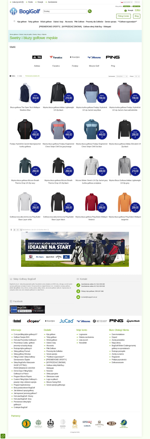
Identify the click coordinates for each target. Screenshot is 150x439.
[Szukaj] (90, 11)
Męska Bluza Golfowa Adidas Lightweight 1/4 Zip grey (125, 181)
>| (21, 230)
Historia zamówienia (86, 337)
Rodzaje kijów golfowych (23, 348)
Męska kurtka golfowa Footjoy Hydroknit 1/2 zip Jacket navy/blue (91, 108)
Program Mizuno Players (23, 376)
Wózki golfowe (46, 22)
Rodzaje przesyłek (118, 351)
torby (39, 288)
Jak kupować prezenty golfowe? (25, 393)
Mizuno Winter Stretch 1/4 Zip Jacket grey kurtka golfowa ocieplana (92, 181)
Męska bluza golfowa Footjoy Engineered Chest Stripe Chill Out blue (91, 145)
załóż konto (136, 6)
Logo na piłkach (52, 379)
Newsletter (83, 343)
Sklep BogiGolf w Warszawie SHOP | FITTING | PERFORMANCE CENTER (24, 365)
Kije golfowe (21, 22)
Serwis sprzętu (110, 22)
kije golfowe (17, 288)
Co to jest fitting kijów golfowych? (25, 334)
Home (14, 21)
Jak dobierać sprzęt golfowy (24, 391)
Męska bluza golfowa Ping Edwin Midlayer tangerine (125, 218)
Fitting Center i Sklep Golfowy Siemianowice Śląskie (24, 358)
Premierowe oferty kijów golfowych (22, 403)
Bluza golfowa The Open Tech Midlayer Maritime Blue (25, 108)
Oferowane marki (52, 376)
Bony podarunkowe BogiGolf (24, 388)
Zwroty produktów (118, 340)
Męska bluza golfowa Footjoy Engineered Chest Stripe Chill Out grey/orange (58, 145)
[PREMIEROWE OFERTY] (49, 27)
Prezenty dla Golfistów (94, 22)
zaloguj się (127, 6)
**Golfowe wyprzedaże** (127, 22)
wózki (11, 288)
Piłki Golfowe (79, 22)
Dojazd (114, 337)
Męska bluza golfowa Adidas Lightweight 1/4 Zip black (58, 108)
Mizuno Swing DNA (53, 382)
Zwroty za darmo (118, 354)
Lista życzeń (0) (17, 2)
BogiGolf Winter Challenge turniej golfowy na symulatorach (124, 347)
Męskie (44, 34)
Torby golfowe (33, 22)
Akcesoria (69, 22)
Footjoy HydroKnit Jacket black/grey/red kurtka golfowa (25, 145)
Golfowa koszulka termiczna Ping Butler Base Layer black (58, 218)
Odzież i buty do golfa (25, 34)
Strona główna (14, 34)
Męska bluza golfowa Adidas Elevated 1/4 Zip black (125, 145)
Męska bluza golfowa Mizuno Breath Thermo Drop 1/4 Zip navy (25, 181)
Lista (20, 76)
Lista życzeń (83, 340)
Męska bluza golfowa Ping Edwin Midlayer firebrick (91, 218)
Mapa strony (116, 343)
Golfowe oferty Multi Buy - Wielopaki (97, 27)
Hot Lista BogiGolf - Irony (22, 399)
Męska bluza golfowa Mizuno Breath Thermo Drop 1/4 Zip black (58, 181)
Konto (30, 2)
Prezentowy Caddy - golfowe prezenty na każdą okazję (24, 344)
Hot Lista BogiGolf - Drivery (23, 396)
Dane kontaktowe (118, 334)
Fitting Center (123, 16)
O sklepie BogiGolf (20, 407)
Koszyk (40, 2)
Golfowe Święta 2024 (21, 337)
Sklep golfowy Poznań (22, 351)
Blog (137, 16)
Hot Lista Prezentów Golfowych (25, 340)
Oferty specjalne (52, 374)
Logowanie (83, 334)
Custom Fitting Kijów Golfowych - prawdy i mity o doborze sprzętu (26, 380)
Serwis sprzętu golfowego (55, 385)
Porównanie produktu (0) (32, 76)
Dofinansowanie (118, 362)
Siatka (13, 76)
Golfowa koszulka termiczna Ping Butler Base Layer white (25, 218)
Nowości (49, 371)
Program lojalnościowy (22, 385)
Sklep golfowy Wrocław (22, 354)
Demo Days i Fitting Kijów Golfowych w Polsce (23, 372)
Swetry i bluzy (37, 34)
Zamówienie (52, 2)
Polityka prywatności (119, 360)
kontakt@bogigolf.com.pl (89, 297)
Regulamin (116, 357)
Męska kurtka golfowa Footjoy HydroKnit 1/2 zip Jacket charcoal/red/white (124, 108)
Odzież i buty (58, 22)
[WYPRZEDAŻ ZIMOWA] (72, 27)
